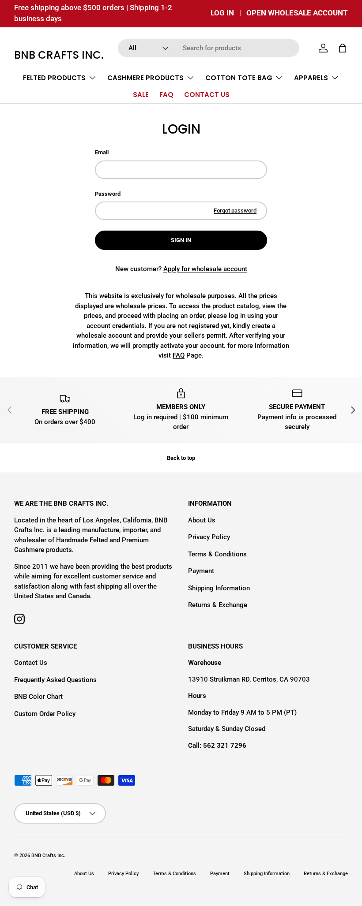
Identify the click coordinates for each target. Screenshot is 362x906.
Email (102, 152)
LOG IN (222, 13)
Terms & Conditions (217, 554)
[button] (342, 48)
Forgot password (235, 210)
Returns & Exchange (217, 605)
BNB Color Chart (38, 697)
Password (108, 193)
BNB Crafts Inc (47, 855)
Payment (201, 571)
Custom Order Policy (44, 714)
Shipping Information (219, 588)
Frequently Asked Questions (55, 680)
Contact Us (30, 663)
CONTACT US (207, 94)
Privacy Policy (209, 537)
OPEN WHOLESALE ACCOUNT (297, 13)
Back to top (181, 458)
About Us (201, 520)
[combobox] (208, 48)
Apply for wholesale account (205, 269)
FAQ (166, 94)
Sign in (181, 240)
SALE (141, 94)
